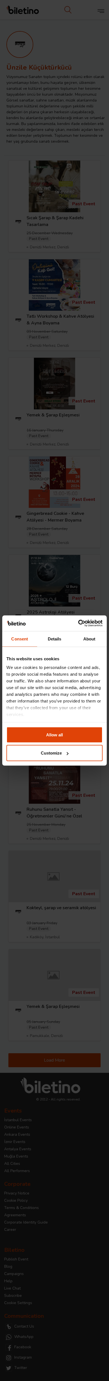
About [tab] (89, 638)
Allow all (54, 734)
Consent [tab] (19, 638)
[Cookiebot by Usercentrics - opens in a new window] (78, 623)
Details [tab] (54, 638)
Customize (51, 753)
